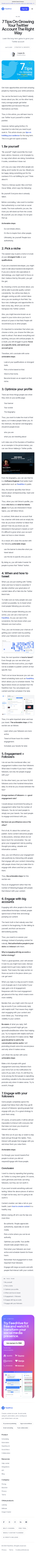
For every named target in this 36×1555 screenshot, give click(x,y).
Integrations (5, 1467)
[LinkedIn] (20, 1522)
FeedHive (21, 484)
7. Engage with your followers (13, 1303)
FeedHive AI (6, 1446)
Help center (5, 1463)
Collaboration (6, 1453)
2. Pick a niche (8, 1286)
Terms (4, 1495)
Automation (5, 1442)
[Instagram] (15, 1522)
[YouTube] (26, 1522)
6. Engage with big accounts (12, 1300)
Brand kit (4, 1488)
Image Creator (6, 1512)
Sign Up (24, 9)
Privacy (4, 1491)
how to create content (21, 1206)
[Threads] (9, 1522)
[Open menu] (32, 9)
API (3, 1470)
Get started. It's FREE (14, 1343)
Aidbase (4, 1508)
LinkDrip (4, 1505)
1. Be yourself (8, 1282)
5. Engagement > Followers (12, 1296)
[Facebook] (4, 1522)
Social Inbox (6, 1449)
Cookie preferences (22, 1550)
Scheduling (5, 1439)
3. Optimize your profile (11, 1289)
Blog (3, 1474)
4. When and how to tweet (12, 1293)
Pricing (4, 1484)
